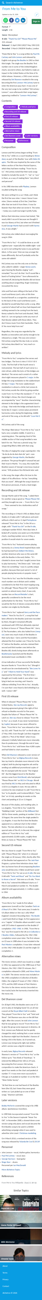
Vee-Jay (13, 718)
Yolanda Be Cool (26, 1142)
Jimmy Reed (19, 548)
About (5, 1266)
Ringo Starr (6, 1162)
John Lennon (17, 57)
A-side (30, 873)
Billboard (31, 811)
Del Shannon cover (12, 136)
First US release (11, 117)
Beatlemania (7, 654)
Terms (5, 1273)
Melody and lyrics (29, 107)
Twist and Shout (17, 876)
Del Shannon (16, 80)
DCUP (37, 1142)
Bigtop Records (25, 758)
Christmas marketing (27, 1133)
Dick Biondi (22, 777)
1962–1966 (16, 929)
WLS (22, 780)
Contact (6, 1286)
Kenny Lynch (31, 267)
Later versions (32, 136)
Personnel (9, 141)
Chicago (29, 780)
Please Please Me (29, 39)
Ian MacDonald (19, 1165)
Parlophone (32, 520)
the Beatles (21, 60)
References (23, 141)
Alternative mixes (12, 131)
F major (12, 384)
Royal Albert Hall (20, 1011)
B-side (33, 527)
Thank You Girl (14, 39)
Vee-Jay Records (20, 705)
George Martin (13, 226)
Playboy (26, 187)
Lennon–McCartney (25, 83)
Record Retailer (21, 594)
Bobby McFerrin (8, 1106)
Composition (10, 107)
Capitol (7, 724)
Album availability (12, 126)
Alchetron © (10, 1293)
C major (30, 378)
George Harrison (8, 1159)
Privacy (5, 1280)
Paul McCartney (8, 1156)
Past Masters (7, 945)
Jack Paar (35, 860)
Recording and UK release (15, 112)
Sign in (36, 21)
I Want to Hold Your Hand (18, 672)
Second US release (12, 121)
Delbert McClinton (26, 551)
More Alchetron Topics (11, 1170)
